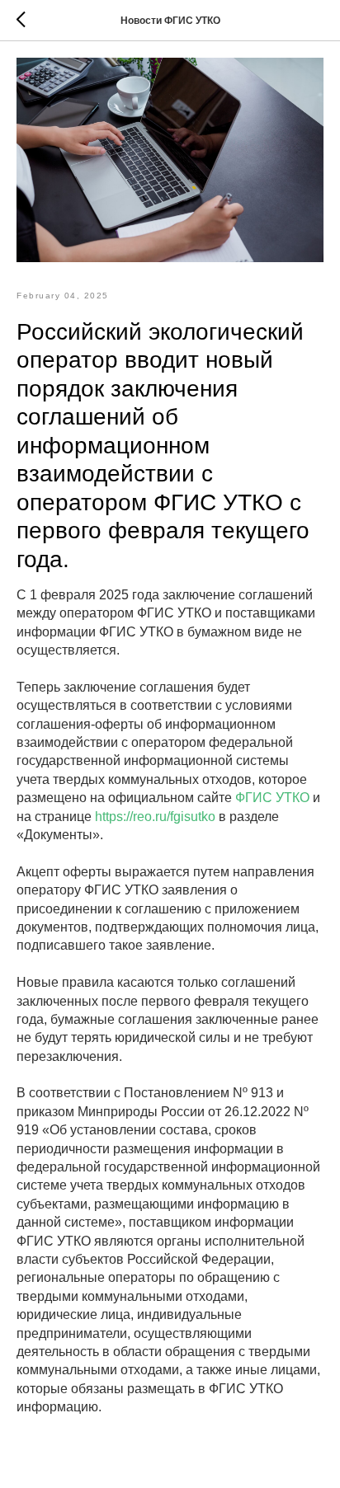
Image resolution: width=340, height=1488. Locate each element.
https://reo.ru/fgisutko (155, 817)
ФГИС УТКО (272, 798)
